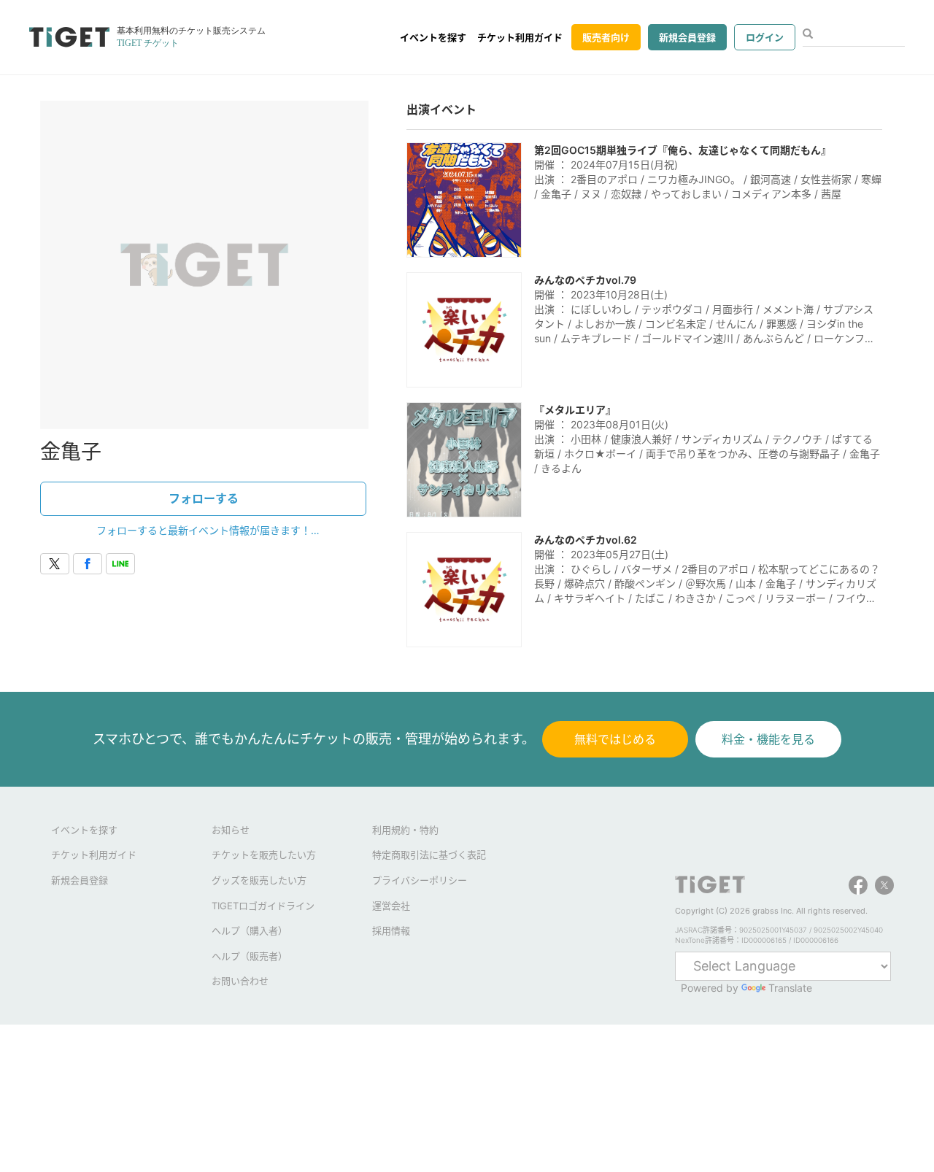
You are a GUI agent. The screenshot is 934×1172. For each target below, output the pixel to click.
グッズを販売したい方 (259, 880)
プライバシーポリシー (419, 880)
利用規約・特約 (405, 830)
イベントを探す (433, 37)
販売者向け (606, 37)
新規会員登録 (687, 37)
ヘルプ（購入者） (249, 930)
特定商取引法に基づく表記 (429, 854)
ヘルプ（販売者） (249, 956)
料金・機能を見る (768, 739)
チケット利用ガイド (520, 37)
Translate (790, 988)
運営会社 (391, 905)
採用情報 (391, 930)
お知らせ (231, 830)
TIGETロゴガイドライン (263, 905)
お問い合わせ (240, 981)
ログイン (765, 37)
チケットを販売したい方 (264, 854)
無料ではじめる (615, 739)
